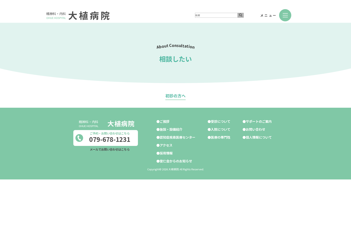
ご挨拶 (164, 121)
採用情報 (166, 153)
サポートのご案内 (259, 121)
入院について (220, 129)
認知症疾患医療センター (177, 137)
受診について (220, 121)
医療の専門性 (220, 137)
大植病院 (89, 15)
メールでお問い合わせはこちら (110, 149)
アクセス (166, 145)
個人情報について (259, 137)
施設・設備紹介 (171, 129)
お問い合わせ (255, 129)
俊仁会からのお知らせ (176, 161)
